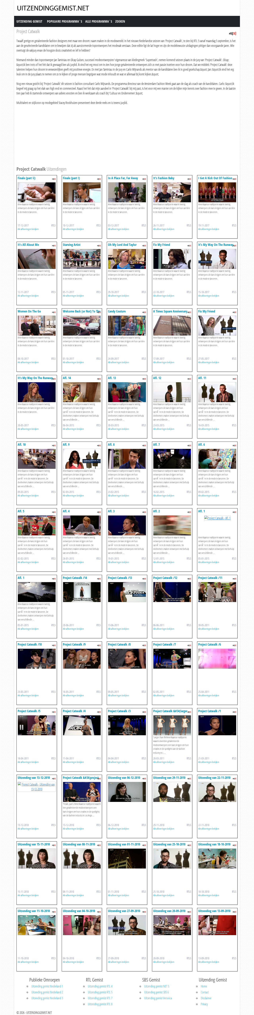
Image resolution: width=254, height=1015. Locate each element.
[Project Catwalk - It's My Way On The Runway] (217, 258)
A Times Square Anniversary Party (170, 313)
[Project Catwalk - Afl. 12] (172, 392)
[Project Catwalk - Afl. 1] (217, 518)
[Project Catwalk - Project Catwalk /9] (82, 658)
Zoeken (120, 21)
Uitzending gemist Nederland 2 (47, 992)
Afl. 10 (22, 444)
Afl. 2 (156, 511)
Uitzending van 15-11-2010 (34, 844)
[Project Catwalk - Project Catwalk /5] (37, 725)
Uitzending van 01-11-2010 (124, 844)
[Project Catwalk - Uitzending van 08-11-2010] (82, 858)
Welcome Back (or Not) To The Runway (81, 313)
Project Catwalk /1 (209, 711)
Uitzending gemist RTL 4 (100, 986)
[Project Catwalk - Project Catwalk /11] (217, 591)
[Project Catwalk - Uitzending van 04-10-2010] (82, 925)
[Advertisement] (127, 135)
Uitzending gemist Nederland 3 (47, 998)
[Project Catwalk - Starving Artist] (82, 258)
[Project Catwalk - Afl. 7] (172, 458)
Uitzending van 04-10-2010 (79, 911)
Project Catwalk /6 (209, 644)
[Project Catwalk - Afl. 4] (82, 525)
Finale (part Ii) (26, 178)
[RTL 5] (233, 33)
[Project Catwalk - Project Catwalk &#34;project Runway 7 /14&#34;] (82, 791)
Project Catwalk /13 (120, 578)
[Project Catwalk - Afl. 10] (37, 458)
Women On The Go (29, 311)
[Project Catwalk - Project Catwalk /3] (127, 725)
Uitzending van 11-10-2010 (34, 911)
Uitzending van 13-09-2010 (214, 911)
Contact (205, 992)
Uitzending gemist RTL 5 (100, 992)
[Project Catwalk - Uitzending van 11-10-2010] (37, 925)
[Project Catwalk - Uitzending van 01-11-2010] (127, 858)
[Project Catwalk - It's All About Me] (37, 258)
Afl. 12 (157, 378)
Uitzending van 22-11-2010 (214, 777)
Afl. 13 (112, 378)
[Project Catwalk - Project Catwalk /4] (82, 725)
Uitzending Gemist (29, 21)
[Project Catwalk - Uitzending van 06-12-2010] (127, 791)
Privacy (204, 1004)
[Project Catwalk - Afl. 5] (37, 525)
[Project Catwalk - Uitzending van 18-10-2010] (217, 858)
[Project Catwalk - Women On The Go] (37, 325)
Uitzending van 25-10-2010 (169, 844)
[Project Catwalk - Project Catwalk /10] (37, 658)
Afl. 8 (111, 444)
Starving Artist (71, 244)
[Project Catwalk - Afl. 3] (127, 525)
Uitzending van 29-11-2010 (169, 777)
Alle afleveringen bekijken (28, 229)
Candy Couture (117, 311)
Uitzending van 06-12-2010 (124, 777)
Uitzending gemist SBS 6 (156, 992)
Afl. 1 (201, 511)
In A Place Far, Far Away (123, 178)
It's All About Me (28, 244)
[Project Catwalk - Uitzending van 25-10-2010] (172, 858)
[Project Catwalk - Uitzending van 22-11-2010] (217, 791)
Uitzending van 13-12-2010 (34, 777)
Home (204, 986)
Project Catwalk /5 (29, 711)
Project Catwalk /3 (119, 711)
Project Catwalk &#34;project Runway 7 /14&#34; (81, 779)
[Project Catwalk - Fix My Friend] (172, 258)
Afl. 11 (202, 378)
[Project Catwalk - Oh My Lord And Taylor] (127, 258)
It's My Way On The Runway (215, 244)
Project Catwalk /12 (165, 578)
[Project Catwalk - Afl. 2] (172, 525)
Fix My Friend (161, 244)
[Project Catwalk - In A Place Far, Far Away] (127, 192)
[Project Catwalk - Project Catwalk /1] (217, 725)
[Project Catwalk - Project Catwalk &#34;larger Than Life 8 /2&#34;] (172, 725)
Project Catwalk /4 (74, 711)
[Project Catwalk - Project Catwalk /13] (127, 591)
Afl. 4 (66, 511)
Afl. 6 (201, 444)
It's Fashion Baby (163, 178)
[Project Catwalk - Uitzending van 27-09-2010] (127, 925)
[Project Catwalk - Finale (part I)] (82, 192)
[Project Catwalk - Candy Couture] (127, 325)
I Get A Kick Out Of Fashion (215, 178)
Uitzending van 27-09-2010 (124, 911)
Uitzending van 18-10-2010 (214, 844)
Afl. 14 (67, 378)
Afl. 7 (156, 444)
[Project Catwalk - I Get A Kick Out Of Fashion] (217, 192)
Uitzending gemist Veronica (158, 998)
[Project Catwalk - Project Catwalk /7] (172, 658)
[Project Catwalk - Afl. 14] (82, 392)
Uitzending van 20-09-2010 (169, 911)
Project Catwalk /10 (30, 644)
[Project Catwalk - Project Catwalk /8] (127, 658)
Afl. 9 (66, 444)
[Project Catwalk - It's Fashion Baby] (172, 192)
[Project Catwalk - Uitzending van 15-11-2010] (37, 858)
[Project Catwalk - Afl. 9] (82, 458)
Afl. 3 (111, 511)
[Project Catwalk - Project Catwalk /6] (217, 658)
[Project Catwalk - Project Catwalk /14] (82, 591)
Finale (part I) (71, 178)
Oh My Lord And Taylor (122, 244)
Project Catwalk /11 (210, 578)
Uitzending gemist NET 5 (156, 986)
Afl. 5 (21, 511)
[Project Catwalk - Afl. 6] (217, 458)
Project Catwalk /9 (74, 644)
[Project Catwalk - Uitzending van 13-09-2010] (217, 925)
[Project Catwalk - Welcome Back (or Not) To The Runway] (82, 325)
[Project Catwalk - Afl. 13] (127, 392)
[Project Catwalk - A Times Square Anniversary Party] (172, 325)
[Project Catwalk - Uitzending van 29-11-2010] (172, 791)
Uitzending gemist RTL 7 (100, 998)
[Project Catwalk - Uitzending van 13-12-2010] (37, 786)
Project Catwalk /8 (119, 644)
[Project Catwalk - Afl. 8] (127, 458)
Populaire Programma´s (64, 21)
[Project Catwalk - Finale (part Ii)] (37, 192)
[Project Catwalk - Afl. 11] (217, 392)
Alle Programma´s (98, 21)
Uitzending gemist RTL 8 (100, 1004)
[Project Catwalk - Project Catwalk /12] (172, 591)
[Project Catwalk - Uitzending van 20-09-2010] (172, 925)
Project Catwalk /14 (75, 578)
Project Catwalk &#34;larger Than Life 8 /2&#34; (170, 713)
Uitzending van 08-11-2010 (79, 844)
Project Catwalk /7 (164, 644)
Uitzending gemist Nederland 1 (47, 986)
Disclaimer (206, 998)
